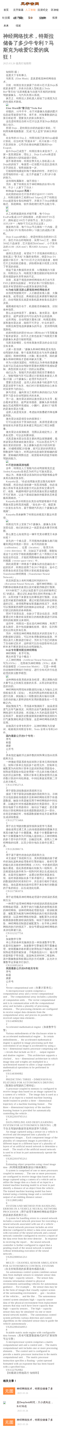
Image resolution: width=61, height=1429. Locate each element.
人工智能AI (30, 11)
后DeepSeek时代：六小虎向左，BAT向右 (35, 1404)
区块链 (55, 10)
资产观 (18, 17)
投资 (55, 17)
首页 (6, 10)
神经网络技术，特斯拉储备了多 (35, 1388)
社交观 (6, 17)
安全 (30, 17)
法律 (42, 17)
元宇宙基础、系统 (18, 11)
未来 (6, 25)
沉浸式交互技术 (43, 11)
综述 (18, 25)
